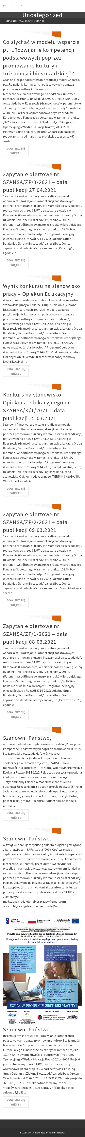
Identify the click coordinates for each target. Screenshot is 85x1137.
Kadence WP (59, 1132)
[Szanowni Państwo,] (42, 730)
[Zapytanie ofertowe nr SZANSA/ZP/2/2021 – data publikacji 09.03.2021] (42, 506)
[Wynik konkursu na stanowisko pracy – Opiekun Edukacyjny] (42, 278)
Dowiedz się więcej (16, 150)
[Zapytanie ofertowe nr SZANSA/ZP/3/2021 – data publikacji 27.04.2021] (42, 166)
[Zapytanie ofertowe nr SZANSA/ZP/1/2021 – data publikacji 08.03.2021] (42, 618)
